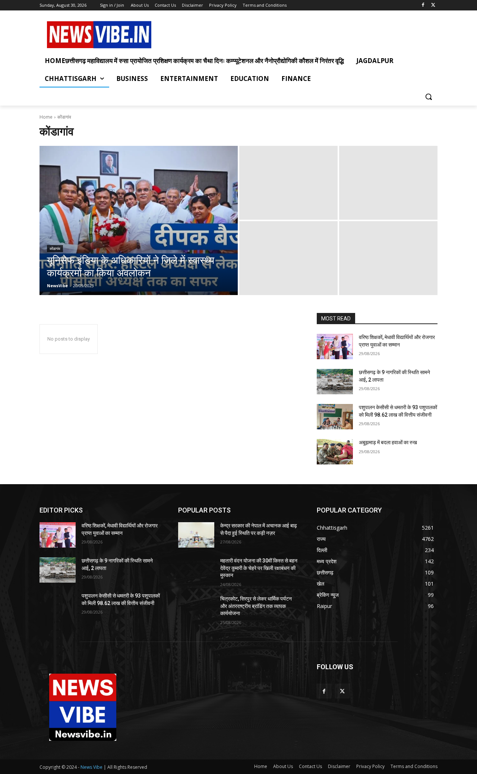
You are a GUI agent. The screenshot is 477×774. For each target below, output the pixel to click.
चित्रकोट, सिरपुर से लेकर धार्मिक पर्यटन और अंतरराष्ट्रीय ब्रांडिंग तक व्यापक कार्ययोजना (256, 606)
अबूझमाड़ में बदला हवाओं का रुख (388, 442)
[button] (428, 97)
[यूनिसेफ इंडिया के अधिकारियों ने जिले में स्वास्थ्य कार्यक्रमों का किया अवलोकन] (139, 220)
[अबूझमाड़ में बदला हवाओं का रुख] (335, 451)
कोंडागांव (55, 249)
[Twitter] (433, 5)
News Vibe (92, 767)
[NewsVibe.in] (99, 34)
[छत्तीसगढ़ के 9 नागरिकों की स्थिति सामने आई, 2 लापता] (335, 381)
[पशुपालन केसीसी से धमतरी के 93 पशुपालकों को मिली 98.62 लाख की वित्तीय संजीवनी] (335, 416)
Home (46, 117)
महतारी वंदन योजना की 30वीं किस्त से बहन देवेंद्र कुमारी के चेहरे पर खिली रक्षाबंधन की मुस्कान (258, 568)
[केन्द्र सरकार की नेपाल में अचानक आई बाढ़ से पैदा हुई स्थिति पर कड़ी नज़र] (196, 535)
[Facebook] (422, 5)
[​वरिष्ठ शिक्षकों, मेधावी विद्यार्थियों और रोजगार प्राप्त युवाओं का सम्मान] (335, 346)
